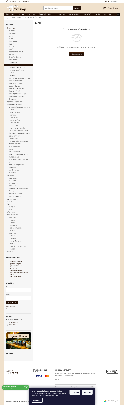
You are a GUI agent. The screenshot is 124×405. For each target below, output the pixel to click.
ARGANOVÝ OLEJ (14, 183)
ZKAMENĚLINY (13, 233)
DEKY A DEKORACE (15, 196)
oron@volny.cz (13, 322)
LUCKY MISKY (14, 138)
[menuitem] (10, 14)
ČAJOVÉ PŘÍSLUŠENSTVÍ (14, 104)
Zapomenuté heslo (12, 309)
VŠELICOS (10, 251)
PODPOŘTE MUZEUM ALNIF (18, 246)
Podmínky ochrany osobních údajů (20, 267)
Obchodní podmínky (16, 265)
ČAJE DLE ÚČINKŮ (14, 91)
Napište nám (14, 269)
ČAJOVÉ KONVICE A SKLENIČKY (18, 188)
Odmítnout (75, 392)
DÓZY (11, 162)
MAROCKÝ (12, 209)
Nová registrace (11, 306)
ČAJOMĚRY (12, 167)
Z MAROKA (10, 175)
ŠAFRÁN (11, 191)
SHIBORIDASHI (14, 123)
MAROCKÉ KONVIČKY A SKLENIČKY (19, 154)
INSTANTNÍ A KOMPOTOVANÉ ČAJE (19, 78)
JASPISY (12, 230)
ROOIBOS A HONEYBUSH (16, 52)
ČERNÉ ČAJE (13, 39)
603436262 (12, 325)
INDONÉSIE (13, 225)
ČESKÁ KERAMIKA (14, 136)
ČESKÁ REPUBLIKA (15, 228)
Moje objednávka (15, 276)
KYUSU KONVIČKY (15, 117)
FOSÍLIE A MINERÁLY (13, 215)
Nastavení (37, 400)
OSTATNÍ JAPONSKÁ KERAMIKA (19, 131)
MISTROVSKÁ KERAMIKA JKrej (19, 141)
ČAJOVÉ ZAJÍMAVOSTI (16, 57)
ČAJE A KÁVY (13, 186)
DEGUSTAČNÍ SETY (15, 86)
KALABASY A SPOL (14, 152)
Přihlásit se (12, 302)
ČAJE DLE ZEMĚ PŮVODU (16, 89)
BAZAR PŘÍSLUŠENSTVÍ (16, 165)
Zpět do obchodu (76, 54)
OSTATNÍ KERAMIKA (15, 144)
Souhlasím (87, 392)
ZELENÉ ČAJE (13, 33)
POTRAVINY (12, 180)
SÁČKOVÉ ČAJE (13, 60)
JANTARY (12, 244)
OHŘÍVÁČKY (12, 173)
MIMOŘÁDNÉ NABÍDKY (16, 83)
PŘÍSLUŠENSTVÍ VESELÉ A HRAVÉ (19, 159)
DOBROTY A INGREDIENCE (15, 102)
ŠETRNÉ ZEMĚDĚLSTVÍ (16, 81)
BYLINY (11, 54)
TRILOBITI (13, 238)
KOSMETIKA (12, 178)
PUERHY (11, 44)
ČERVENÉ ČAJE (13, 41)
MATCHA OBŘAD (15, 120)
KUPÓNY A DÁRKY (12, 199)
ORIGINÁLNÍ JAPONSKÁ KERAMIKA (19, 107)
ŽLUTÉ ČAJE (12, 99)
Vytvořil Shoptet (113, 401)
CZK (106, 1)
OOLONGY (12, 36)
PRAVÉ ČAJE (13, 62)
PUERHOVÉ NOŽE (14, 146)
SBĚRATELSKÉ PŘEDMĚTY (18, 128)
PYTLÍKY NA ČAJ (14, 170)
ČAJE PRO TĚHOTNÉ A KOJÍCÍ (17, 94)
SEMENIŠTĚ (11, 201)
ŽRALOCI (12, 249)
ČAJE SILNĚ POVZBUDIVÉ (16, 96)
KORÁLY (12, 236)
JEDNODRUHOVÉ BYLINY (17, 70)
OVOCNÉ (12, 75)
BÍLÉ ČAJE (12, 31)
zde (57, 395)
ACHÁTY (12, 222)
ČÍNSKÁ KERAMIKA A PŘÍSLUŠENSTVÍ (20, 133)
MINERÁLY (12, 217)
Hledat (76, 8)
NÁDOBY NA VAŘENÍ (15, 194)
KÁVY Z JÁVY (11, 212)
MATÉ (11, 49)
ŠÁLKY (12, 110)
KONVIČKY (13, 115)
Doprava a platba (15, 263)
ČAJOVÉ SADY (14, 125)
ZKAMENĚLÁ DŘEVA (16, 241)
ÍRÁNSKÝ (12, 207)
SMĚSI (12, 73)
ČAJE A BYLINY (11, 28)
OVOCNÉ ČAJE (13, 46)
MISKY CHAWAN (15, 112)
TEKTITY (12, 220)
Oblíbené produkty (16, 270)
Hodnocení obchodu (16, 261)
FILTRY (11, 149)
